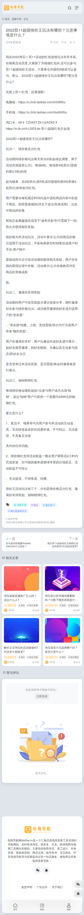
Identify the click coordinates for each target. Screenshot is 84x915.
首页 (7, 18)
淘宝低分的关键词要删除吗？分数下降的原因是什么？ (60, 600)
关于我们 (57, 887)
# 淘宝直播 (32, 605)
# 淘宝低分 (73, 605)
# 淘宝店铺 (32, 657)
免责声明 (26, 887)
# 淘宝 (34, 505)
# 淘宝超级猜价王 (17, 510)
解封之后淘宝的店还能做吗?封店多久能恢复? (21, 650)
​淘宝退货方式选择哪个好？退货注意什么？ (61, 650)
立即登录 (42, 696)
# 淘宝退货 (73, 657)
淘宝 (22, 57)
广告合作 (42, 887)
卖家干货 (16, 18)
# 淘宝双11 (49, 505)
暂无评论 (13, 672)
